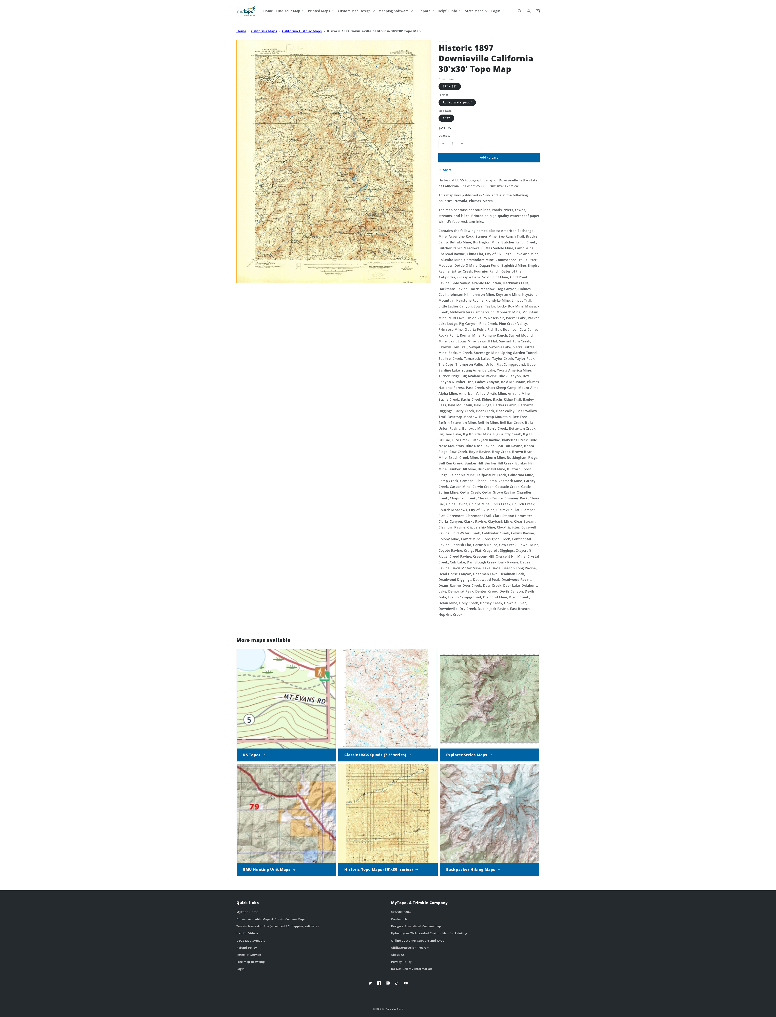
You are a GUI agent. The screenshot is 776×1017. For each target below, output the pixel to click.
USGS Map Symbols (250, 940)
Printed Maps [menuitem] (319, 11)
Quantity (444, 135)
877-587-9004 (401, 912)
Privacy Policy (401, 962)
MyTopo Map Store (392, 1009)
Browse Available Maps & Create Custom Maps (271, 919)
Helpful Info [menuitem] (447, 11)
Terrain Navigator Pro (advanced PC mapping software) (277, 926)
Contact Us (399, 919)
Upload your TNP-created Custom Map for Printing (429, 933)
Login (240, 969)
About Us (398, 955)
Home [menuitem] (268, 11)
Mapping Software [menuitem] (394, 11)
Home (241, 31)
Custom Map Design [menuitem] (354, 11)
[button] (519, 11)
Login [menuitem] (495, 11)
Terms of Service (248, 955)
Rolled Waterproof (457, 102)
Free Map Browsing (250, 962)
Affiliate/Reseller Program (410, 948)
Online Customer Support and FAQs (417, 940)
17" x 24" (450, 86)
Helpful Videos (247, 933)
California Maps (264, 31)
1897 (446, 118)
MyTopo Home (247, 912)
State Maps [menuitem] (474, 11)
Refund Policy (246, 948)
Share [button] (447, 170)
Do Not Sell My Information (411, 969)
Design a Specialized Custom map (416, 926)
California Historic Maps (302, 31)
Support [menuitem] (423, 11)
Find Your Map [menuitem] (288, 11)
